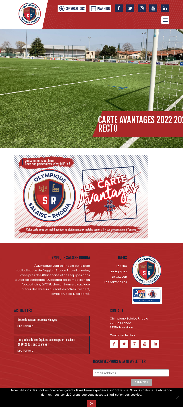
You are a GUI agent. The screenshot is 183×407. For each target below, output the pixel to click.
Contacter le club (122, 335)
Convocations (75, 8)
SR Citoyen (119, 277)
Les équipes (118, 271)
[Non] (177, 397)
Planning (103, 8)
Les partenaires (115, 282)
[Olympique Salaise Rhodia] (30, 13)
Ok (91, 403)
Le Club (121, 266)
